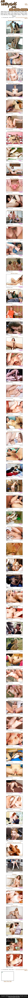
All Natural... (14, 874)
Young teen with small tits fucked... (14, 763)
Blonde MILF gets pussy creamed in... (14, 352)
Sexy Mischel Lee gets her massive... (14, 431)
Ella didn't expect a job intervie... (14, 83)
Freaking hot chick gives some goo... (14, 842)
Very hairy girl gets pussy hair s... (14, 605)
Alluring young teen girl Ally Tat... (14, 194)
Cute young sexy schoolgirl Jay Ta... (14, 858)
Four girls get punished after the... (14, 937)
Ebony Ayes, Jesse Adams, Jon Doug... (14, 573)
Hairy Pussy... (14, 305)
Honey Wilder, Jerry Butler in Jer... (14, 621)
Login (26, 3)
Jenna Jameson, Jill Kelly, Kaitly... (14, 637)
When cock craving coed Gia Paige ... (14, 921)
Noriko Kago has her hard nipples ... (14, 684)
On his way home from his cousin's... (14, 131)
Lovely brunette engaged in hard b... (14, 494)
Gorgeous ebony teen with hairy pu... (14, 668)
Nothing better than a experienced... (14, 99)
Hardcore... (14, 384)
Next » (26, 18)
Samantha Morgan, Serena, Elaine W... (14, 368)
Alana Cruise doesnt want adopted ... (14, 289)
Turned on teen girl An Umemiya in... (14, 747)
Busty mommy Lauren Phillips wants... (14, 210)
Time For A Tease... (14, 273)
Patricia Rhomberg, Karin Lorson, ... (14, 257)
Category (17, 9)
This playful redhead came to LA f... (14, 700)
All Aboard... (14, 67)
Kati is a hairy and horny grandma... (14, 890)
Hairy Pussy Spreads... (14, 178)
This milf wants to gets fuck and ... (14, 241)
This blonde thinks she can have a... (14, 52)
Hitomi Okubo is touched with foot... (14, 558)
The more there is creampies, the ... (14, 447)
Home (11, 9)
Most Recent (24, 9)
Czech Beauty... (14, 115)
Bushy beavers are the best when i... (14, 415)
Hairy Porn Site (7, 981)
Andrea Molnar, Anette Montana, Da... (14, 542)
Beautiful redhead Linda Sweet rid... (14, 732)
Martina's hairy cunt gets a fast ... (14, 795)
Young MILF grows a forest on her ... (14, 953)
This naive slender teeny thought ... (14, 20)
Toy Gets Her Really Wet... (14, 162)
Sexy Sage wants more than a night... (14, 589)
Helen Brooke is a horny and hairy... (14, 146)
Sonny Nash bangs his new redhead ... (14, 811)
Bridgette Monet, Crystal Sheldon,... (14, 463)
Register (26, 4)
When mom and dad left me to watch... (14, 826)
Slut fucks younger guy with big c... (14, 716)
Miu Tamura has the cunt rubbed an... (14, 526)
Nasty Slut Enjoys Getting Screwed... (14, 226)
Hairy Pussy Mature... (14, 479)
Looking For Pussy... (14, 336)
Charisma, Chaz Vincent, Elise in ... (14, 320)
